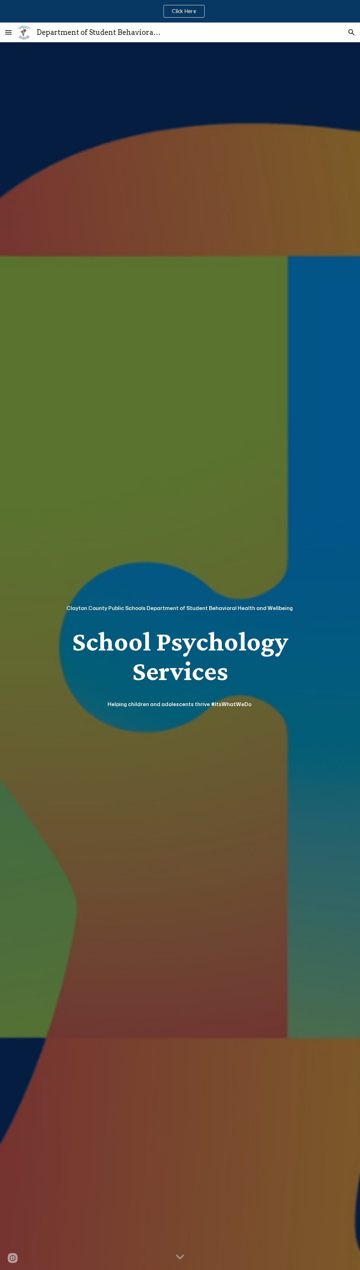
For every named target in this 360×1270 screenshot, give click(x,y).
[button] (8, 32)
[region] (180, 11)
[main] (180, 608)
